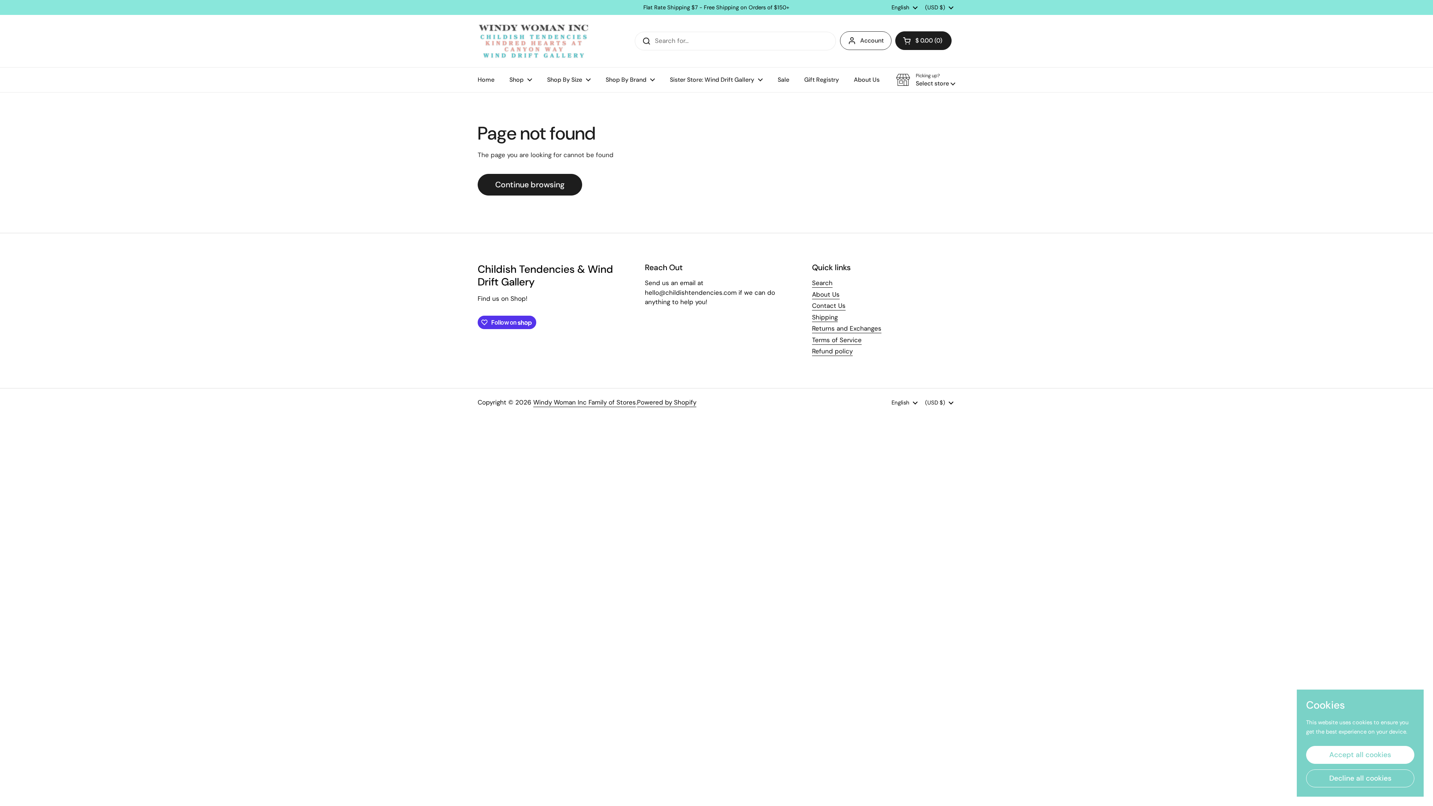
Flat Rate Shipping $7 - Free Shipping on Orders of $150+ (716, 7)
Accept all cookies (1360, 754)
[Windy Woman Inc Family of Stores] (534, 41)
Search (822, 283)
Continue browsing (530, 184)
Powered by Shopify (666, 402)
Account (872, 40)
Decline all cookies (1360, 778)
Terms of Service (837, 340)
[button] (923, 40)
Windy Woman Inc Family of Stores (584, 402)
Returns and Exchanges (846, 328)
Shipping (825, 317)
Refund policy (832, 351)
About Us (826, 294)
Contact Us (829, 306)
